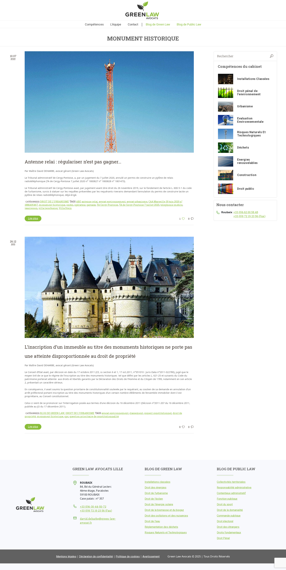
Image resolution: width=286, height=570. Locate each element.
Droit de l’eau (152, 521)
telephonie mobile (171, 204)
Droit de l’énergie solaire (159, 504)
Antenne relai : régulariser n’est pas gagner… (73, 162)
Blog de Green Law (52, 413)
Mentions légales (66, 556)
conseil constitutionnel (158, 413)
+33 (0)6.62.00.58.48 (245, 212)
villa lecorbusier (48, 208)
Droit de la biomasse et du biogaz (164, 510)
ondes (69, 204)
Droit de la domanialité (230, 510)
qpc (66, 416)
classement (136, 413)
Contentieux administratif (231, 493)
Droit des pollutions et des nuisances (166, 515)
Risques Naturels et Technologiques (166, 532)
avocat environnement (112, 201)
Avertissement (151, 556)
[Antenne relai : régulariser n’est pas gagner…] (109, 102)
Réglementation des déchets (161, 526)
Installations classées (157, 481)
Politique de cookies (128, 556)
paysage (91, 204)
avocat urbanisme (137, 201)
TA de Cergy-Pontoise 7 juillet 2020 (139, 204)
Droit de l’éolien (154, 498)
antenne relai (90, 201)
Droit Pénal (223, 538)
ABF (78, 201)
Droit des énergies (155, 487)
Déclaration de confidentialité (96, 556)
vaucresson (31, 208)
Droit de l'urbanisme (54, 201)
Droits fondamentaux (229, 532)
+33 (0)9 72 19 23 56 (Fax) (249, 216)
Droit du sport (225, 504)
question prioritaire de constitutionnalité (94, 416)
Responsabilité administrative (234, 487)
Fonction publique (227, 498)
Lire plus (33, 218)
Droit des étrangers (228, 526)
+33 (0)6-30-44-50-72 (93, 506)
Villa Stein (65, 208)
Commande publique (228, 515)
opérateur (80, 204)
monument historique (52, 204)
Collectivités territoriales (231, 481)
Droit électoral (225, 521)
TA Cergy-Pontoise (107, 204)
